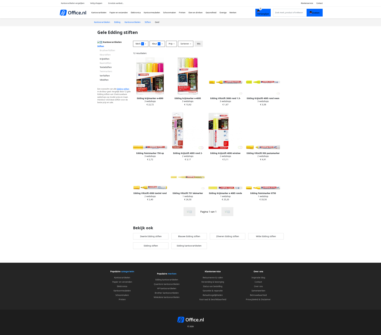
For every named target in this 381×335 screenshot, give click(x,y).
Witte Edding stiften (266, 236)
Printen (182, 12)
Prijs (171, 43)
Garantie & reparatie (213, 290)
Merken (232, 12)
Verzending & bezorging (212, 282)
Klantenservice (307, 3)
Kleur (156, 43)
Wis (198, 43)
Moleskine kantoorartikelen (166, 297)
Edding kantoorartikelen (189, 245)
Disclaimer (266, 299)
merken (172, 273)
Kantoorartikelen (98, 12)
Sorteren (185, 43)
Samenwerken (258, 290)
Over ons (258, 286)
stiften (126, 88)
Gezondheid (211, 12)
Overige (223, 12)
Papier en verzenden (119, 12)
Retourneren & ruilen (213, 277)
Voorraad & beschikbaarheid (212, 299)
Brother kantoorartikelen (167, 293)
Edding (120, 88)
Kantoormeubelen (152, 12)
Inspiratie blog (258, 277)
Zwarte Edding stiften (151, 236)
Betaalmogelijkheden (213, 295)
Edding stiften (151, 245)
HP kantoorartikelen (166, 288)
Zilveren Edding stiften (227, 236)
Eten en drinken (196, 12)
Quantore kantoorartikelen (166, 284)
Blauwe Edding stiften (189, 236)
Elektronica (136, 12)
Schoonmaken (169, 12)
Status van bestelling (212, 286)
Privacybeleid (252, 299)
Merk (139, 43)
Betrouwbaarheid (258, 295)
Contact (319, 3)
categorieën (127, 271)
